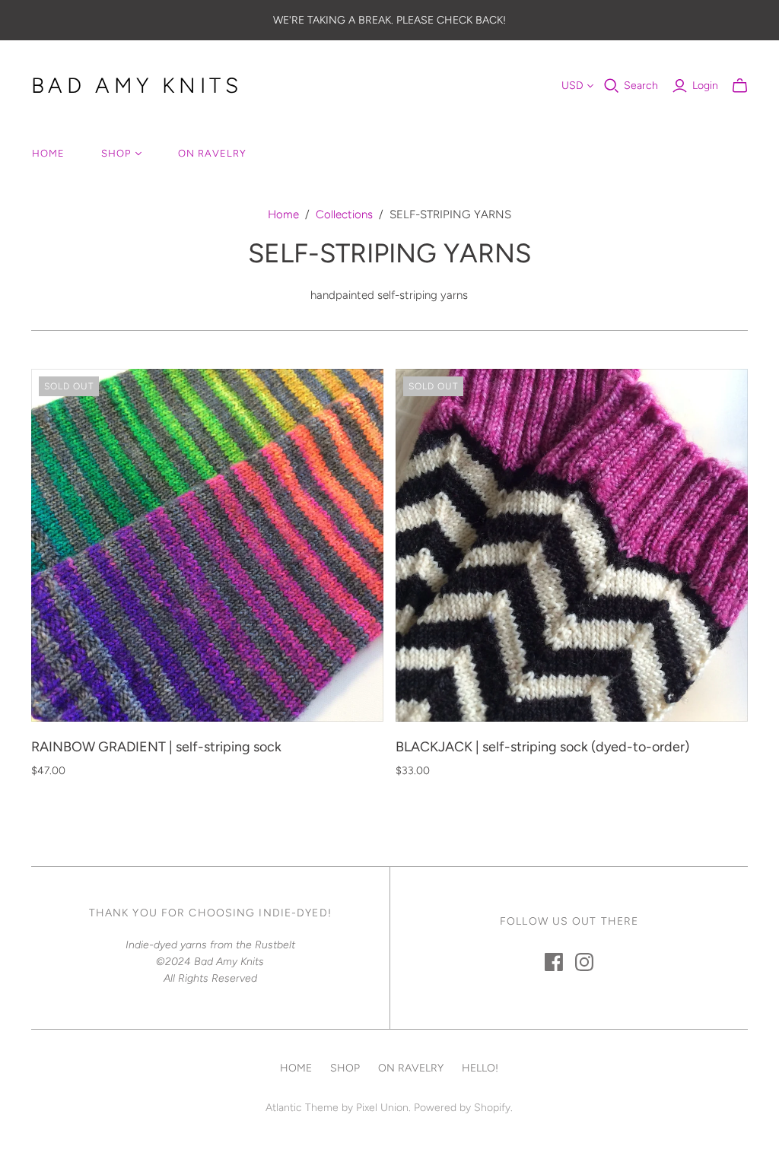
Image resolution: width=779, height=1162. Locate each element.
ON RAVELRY (212, 153)
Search (641, 85)
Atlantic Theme (302, 1107)
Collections (344, 214)
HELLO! (480, 1068)
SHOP (116, 153)
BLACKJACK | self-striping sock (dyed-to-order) (542, 746)
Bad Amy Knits (137, 85)
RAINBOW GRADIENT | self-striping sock (156, 746)
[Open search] (611, 86)
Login (705, 85)
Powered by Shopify (462, 1107)
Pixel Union (382, 1107)
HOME (48, 153)
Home (283, 214)
